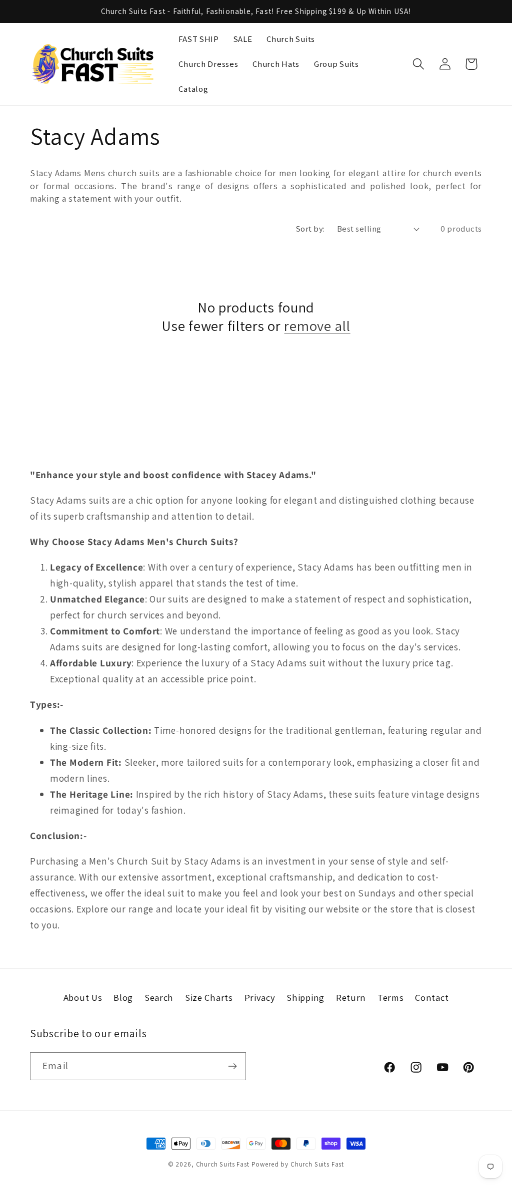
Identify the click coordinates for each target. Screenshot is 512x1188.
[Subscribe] (232, 1066)
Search (159, 997)
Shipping (305, 997)
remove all (317, 325)
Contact (431, 997)
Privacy (260, 997)
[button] (418, 64)
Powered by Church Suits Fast (298, 1164)
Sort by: (310, 228)
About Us (83, 997)
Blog (123, 997)
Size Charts (209, 997)
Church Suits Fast (223, 1164)
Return (351, 997)
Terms (391, 997)
